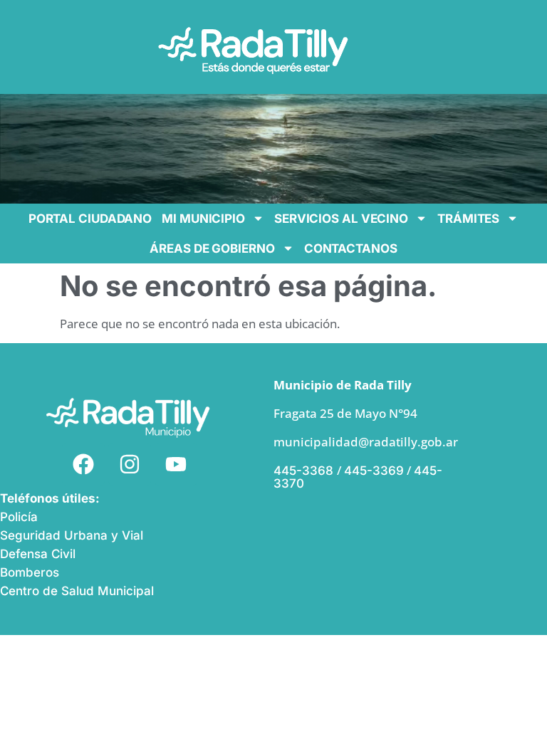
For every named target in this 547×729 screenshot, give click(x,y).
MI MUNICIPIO (203, 218)
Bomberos (29, 572)
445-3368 (305, 470)
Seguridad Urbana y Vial (71, 535)
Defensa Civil (37, 554)
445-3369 (374, 470)
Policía (19, 517)
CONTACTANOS (350, 248)
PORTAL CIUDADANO (90, 218)
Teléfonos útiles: (50, 498)
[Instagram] (129, 464)
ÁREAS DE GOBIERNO (212, 248)
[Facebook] (83, 464)
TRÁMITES (468, 218)
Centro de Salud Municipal (77, 591)
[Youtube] (176, 464)
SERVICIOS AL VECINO (341, 218)
